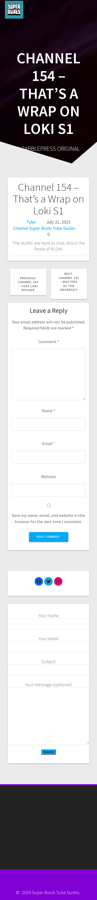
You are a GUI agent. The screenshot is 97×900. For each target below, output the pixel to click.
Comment (48, 341)
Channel (20, 228)
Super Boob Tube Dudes (52, 228)
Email (48, 443)
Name (48, 410)
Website (48, 476)
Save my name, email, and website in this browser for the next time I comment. (48, 518)
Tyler (31, 222)
